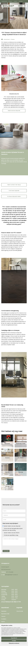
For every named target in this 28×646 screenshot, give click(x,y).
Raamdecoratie (20, 443)
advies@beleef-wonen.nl (11, 574)
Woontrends (20, 611)
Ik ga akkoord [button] (14, 637)
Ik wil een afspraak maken (14, 196)
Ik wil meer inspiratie (14, 190)
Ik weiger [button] (14, 640)
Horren (7, 486)
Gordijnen (21, 457)
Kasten (7, 472)
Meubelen (7, 443)
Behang (20, 472)
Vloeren (7, 457)
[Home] (2, 39)
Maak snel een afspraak (14, 110)
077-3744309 (9, 572)
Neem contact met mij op (14, 184)
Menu (20, 6)
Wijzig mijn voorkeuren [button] (14, 643)
